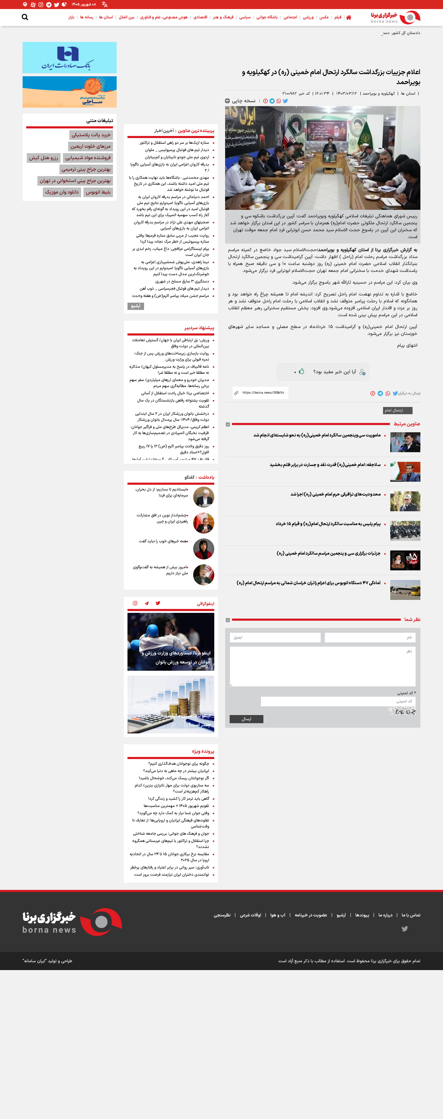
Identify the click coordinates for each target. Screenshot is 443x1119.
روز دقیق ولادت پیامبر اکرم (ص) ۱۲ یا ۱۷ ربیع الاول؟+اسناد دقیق (174, 449)
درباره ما (385, 915)
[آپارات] (33, 5)
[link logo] (395, 17)
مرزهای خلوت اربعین (91, 146)
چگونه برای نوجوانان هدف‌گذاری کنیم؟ (178, 764)
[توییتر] (56, 5)
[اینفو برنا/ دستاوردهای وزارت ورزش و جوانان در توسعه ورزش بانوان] (170, 642)
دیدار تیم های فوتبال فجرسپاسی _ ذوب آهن (174, 289)
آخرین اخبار (164, 131)
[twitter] (284, 101)
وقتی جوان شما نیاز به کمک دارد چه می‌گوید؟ (173, 813)
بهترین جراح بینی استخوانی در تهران (75, 180)
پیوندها (362, 915)
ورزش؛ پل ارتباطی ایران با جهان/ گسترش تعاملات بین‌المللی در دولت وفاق (170, 343)
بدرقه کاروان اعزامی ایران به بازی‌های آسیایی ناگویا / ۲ (169, 168)
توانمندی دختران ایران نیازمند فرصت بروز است (171, 875)
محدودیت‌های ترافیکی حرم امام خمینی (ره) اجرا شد (336, 494)
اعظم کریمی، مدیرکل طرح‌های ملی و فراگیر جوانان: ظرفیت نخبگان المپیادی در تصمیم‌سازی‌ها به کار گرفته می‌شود (169, 433)
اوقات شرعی (250, 915)
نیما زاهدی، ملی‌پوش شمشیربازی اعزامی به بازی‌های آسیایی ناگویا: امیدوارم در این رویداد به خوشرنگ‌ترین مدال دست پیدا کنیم (171, 268)
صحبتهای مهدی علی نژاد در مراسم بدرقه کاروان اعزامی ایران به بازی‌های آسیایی (171, 225)
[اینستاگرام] (41, 5)
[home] (348, 17)
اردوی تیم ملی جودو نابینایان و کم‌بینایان (177, 157)
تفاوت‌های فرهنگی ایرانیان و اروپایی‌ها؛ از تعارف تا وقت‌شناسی (170, 824)
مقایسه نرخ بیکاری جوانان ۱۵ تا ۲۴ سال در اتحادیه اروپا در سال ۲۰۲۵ (169, 857)
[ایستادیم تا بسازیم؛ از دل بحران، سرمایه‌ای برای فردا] (203, 497)
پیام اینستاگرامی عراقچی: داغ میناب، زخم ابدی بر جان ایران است (170, 252)
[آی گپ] (25, 5)
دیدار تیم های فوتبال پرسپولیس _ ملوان (177, 150)
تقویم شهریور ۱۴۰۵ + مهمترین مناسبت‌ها (176, 806)
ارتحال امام (394, 411)
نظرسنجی (222, 915)
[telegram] (271, 101)
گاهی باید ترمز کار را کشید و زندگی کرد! (178, 799)
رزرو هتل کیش (43, 158)
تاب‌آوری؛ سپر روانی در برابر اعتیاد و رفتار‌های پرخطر (169, 868)
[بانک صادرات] (70, 58)
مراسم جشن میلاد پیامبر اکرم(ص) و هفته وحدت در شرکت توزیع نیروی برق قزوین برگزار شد (170, 299)
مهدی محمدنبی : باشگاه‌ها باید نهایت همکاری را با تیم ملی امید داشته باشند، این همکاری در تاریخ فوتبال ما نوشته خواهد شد (169, 184)
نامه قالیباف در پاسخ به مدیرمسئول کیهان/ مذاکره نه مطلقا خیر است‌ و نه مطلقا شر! (169, 370)
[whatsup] (278, 101)
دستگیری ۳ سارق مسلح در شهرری (182, 282)
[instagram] (135, 603)
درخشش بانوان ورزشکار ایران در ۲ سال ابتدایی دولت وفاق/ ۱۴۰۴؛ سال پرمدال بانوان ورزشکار (172, 417)
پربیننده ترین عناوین (196, 131)
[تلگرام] (49, 5)
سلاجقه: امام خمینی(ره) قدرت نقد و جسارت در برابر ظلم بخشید (325, 465)
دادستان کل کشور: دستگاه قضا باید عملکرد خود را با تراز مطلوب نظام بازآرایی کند (354, 33)
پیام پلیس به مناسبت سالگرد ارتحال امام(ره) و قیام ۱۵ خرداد (328, 524)
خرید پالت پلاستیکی (91, 135)
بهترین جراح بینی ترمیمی (86, 169)
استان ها (408, 94)
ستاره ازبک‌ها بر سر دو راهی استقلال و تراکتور (174, 143)
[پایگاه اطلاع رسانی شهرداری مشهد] (70, 92)
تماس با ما (411, 915)
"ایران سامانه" (35, 961)
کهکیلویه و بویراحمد (379, 94)
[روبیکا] (64, 5)
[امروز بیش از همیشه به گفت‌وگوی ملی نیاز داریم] (203, 574)
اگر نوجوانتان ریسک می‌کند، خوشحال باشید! (174, 778)
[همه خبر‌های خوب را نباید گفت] (203, 549)
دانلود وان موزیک (62, 192)
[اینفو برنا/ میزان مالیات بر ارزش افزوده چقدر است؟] (170, 704)
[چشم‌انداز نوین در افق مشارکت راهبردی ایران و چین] (203, 523)
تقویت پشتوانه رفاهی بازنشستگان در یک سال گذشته (173, 404)
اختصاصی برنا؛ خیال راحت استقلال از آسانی (175, 393)
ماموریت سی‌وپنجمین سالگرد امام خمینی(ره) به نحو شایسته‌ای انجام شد (317, 435)
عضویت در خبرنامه (311, 915)
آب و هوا (277, 915)
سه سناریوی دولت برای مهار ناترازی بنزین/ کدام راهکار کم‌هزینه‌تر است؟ (172, 789)
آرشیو (135, 306)
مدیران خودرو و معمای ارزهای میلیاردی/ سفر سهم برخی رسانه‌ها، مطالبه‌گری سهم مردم (169, 383)
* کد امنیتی (406, 693)
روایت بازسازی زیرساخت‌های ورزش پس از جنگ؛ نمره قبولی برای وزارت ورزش (171, 357)
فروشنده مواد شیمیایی (88, 158)
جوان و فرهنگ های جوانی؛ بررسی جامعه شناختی (171, 834)
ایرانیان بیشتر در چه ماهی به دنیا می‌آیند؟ (176, 771)
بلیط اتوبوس (98, 192)
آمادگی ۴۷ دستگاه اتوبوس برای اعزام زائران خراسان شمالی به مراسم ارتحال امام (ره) (309, 583)
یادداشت (206, 477)
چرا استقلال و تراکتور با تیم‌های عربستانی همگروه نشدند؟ (170, 844)
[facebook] (265, 101)
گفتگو (189, 477)
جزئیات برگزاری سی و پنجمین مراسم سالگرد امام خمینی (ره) (329, 553)
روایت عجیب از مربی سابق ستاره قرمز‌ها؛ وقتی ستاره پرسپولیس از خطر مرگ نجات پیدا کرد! (172, 239)
